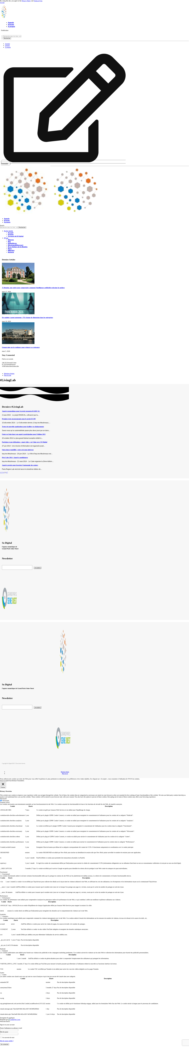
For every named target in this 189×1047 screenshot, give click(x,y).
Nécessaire (5, 800)
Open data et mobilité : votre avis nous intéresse (18, 450)
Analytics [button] (3, 914)
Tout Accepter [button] (4, 780)
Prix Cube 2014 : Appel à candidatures (15, 457)
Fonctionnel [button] (3, 872)
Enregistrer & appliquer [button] (7, 1018)
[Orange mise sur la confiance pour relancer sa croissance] (18, 343)
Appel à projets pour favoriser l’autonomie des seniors (20, 465)
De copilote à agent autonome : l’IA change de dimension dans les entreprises (27, 317)
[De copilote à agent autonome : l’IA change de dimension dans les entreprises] (18, 314)
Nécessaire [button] (3, 799)
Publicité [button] (2, 949)
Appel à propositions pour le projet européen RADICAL (21, 411)
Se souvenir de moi (8, 1037)
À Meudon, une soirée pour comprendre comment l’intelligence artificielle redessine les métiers (33, 288)
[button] (2, 2)
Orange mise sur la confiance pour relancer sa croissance (21, 347)
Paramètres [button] (20, 780)
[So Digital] (50, 215)
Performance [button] (4, 896)
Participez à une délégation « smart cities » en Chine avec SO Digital (24, 442)
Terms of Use (38, 1)
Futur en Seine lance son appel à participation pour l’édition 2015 (23, 434)
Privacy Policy (26, 1)
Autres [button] (2, 973)
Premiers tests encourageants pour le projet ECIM (19, 419)
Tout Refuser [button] (13, 780)
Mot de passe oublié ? (6, 1041)
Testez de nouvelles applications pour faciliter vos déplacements (23, 426)
